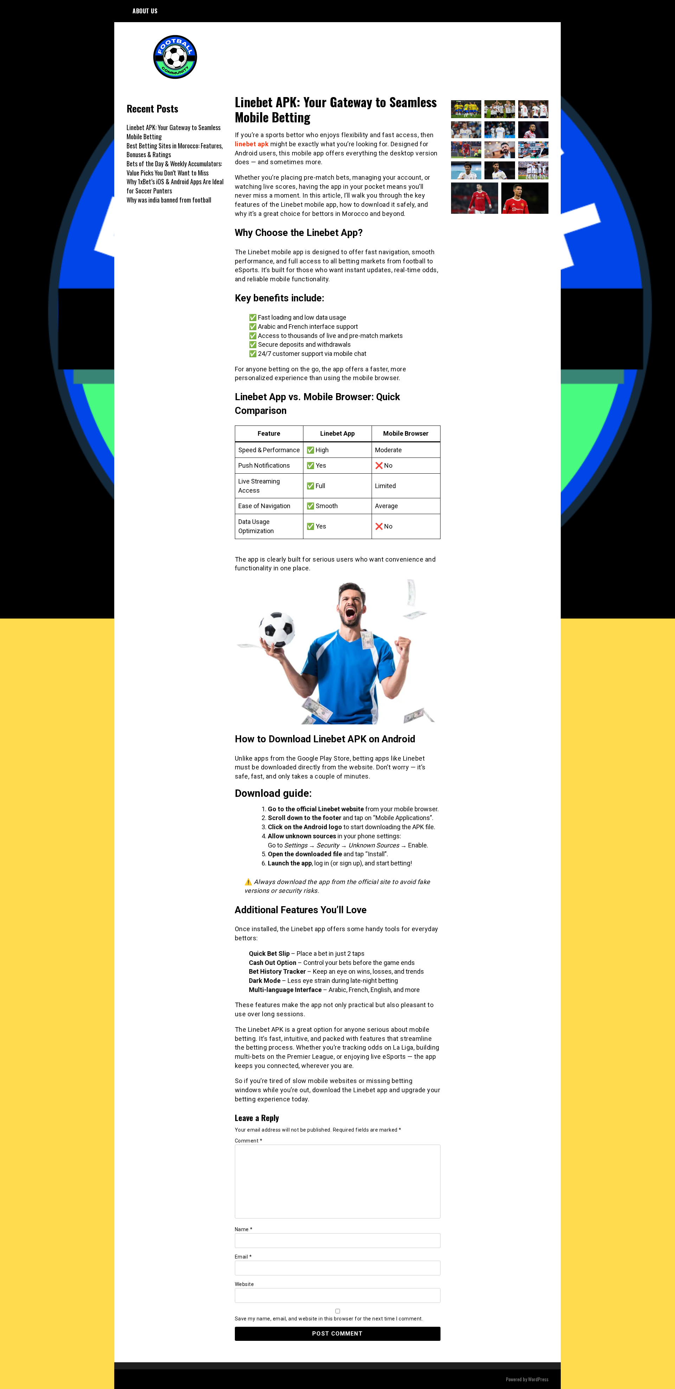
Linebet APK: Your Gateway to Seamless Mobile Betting (173, 132)
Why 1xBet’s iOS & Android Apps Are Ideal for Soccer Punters (175, 186)
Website (244, 1284)
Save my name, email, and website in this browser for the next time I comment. (329, 1318)
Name (244, 1229)
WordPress (538, 1379)
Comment (249, 1141)
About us (145, 11)
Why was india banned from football (169, 199)
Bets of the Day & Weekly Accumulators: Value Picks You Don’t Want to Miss (174, 168)
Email (243, 1257)
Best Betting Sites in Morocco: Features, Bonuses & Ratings (175, 150)
